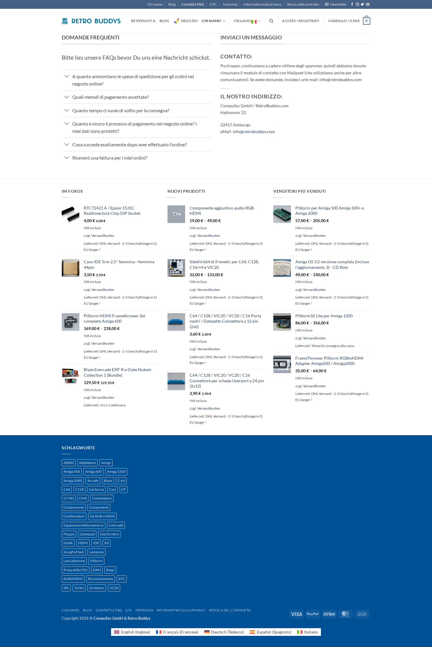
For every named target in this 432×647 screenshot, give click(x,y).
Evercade (116, 525)
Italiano (242, 21)
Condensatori (74, 516)
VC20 (114, 588)
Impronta (230, 4)
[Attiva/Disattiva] (67, 76)
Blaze (108, 480)
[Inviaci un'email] (367, 4)
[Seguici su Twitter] (362, 4)
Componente (73, 507)
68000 (68, 463)
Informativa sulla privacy (262, 4)
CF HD (68, 498)
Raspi (110, 570)
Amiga (106, 463)
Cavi (112, 489)
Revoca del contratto (303, 4)
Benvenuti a (143, 21)
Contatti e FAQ (192, 4)
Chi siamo (155, 4)
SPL (66, 588)
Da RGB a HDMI (102, 516)
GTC (213, 4)
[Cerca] (271, 21)
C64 (66, 489)
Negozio (189, 21)
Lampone (96, 552)
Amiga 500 (71, 471)
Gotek (68, 543)
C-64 (121, 480)
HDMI (83, 543)
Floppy (68, 534)
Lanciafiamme (74, 561)
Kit (106, 543)
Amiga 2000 (72, 480)
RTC (121, 579)
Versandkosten (102, 235)
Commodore (102, 498)
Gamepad (87, 534)
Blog (171, 4)
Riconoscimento (100, 579)
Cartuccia (96, 489)
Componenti (98, 507)
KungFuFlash (73, 552)
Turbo (79, 588)
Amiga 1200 (116, 471)
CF (123, 489)
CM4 (83, 498)
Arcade (92, 480)
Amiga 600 (93, 471)
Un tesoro (96, 588)
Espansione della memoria (83, 525)
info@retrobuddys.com (340, 79)
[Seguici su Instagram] (357, 4)
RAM (97, 570)
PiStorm (96, 561)
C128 (79, 489)
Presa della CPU (75, 570)
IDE (96, 543)
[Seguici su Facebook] (352, 4)
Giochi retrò (109, 534)
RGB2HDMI (73, 579)
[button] (336, 4)
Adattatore (87, 463)
